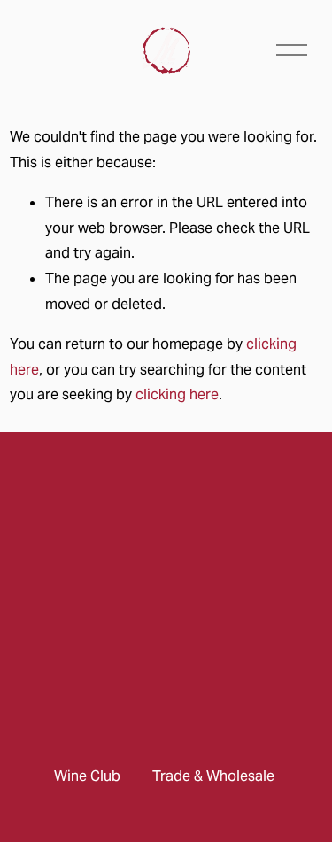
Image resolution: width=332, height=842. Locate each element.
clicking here (177, 394)
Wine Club (87, 776)
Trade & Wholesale (213, 776)
